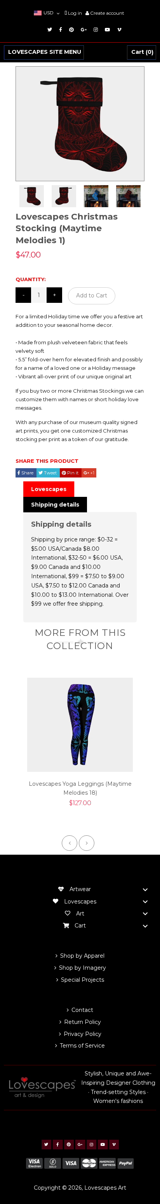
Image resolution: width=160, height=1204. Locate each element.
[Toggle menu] (145, 889)
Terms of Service (82, 1045)
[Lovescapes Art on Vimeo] (118, 29)
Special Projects (82, 979)
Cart (141, 52)
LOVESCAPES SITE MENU (44, 52)
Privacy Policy (82, 1034)
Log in (75, 13)
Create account (107, 13)
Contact (82, 1009)
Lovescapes (48, 489)
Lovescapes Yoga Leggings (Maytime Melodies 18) (80, 788)
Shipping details (55, 504)
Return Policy (82, 1022)
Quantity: (31, 279)
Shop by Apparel (82, 955)
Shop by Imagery (82, 967)
